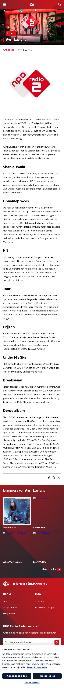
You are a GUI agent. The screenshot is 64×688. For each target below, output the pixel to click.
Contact (39, 601)
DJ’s (5, 601)
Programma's (10, 607)
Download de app (44, 607)
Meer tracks (49, 569)
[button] (4, 4)
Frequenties (9, 613)
